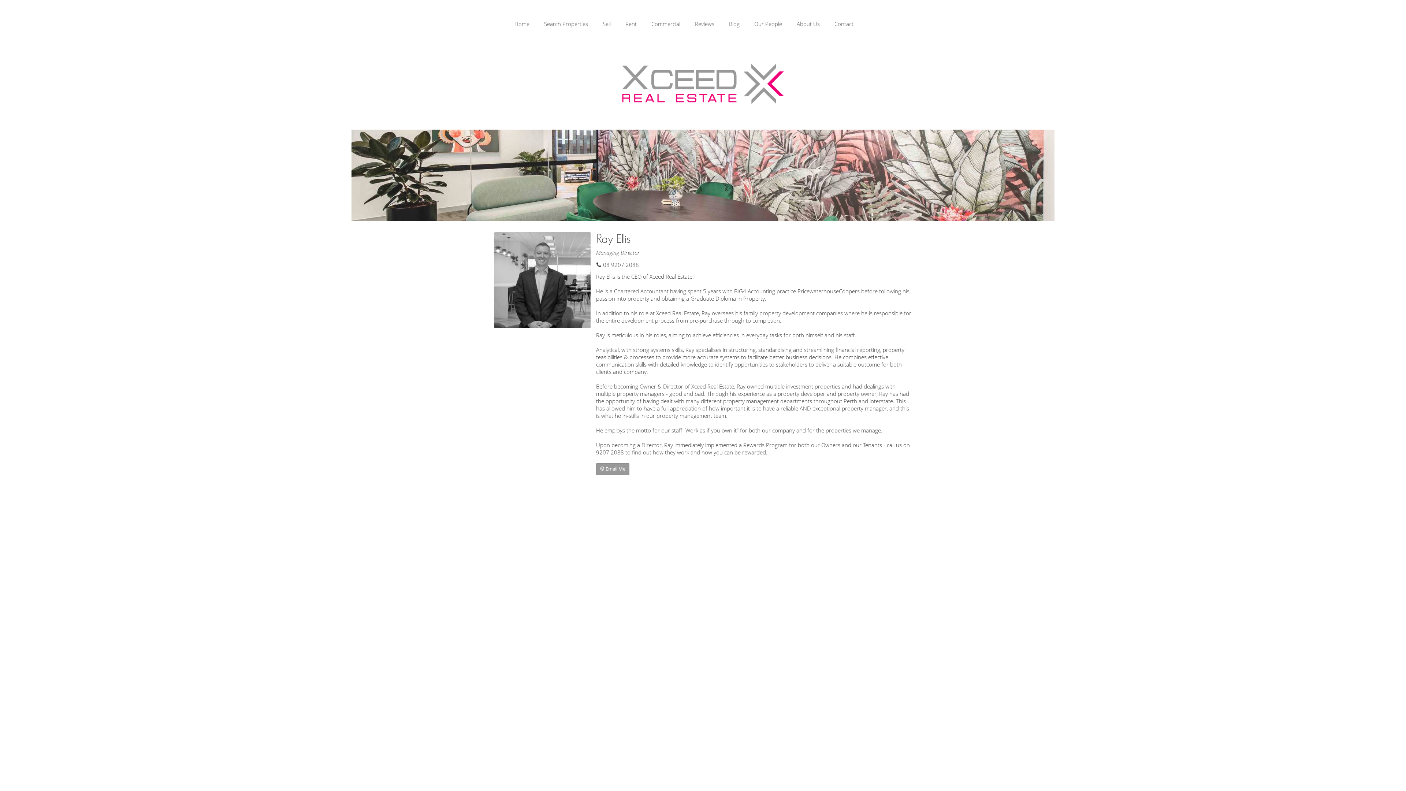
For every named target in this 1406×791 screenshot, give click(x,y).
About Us (808, 23)
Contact (843, 23)
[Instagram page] (1384, 25)
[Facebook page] (1373, 25)
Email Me (615, 468)
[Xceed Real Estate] (703, 84)
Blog (734, 23)
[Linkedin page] (1394, 25)
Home (521, 23)
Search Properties (566, 23)
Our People (768, 23)
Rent (631, 23)
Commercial (665, 23)
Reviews (704, 23)
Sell (607, 23)
